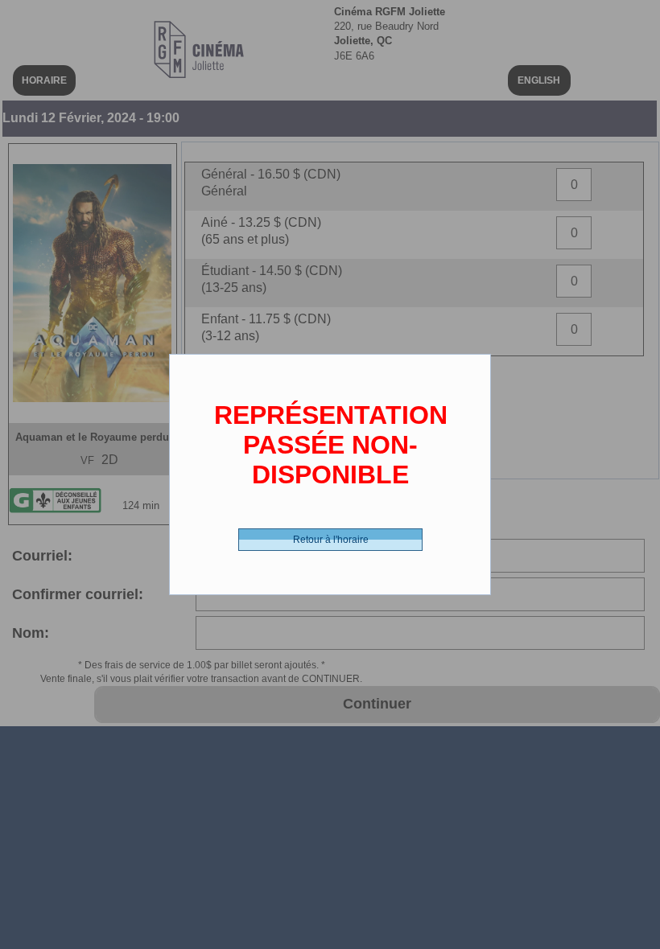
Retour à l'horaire (331, 539)
